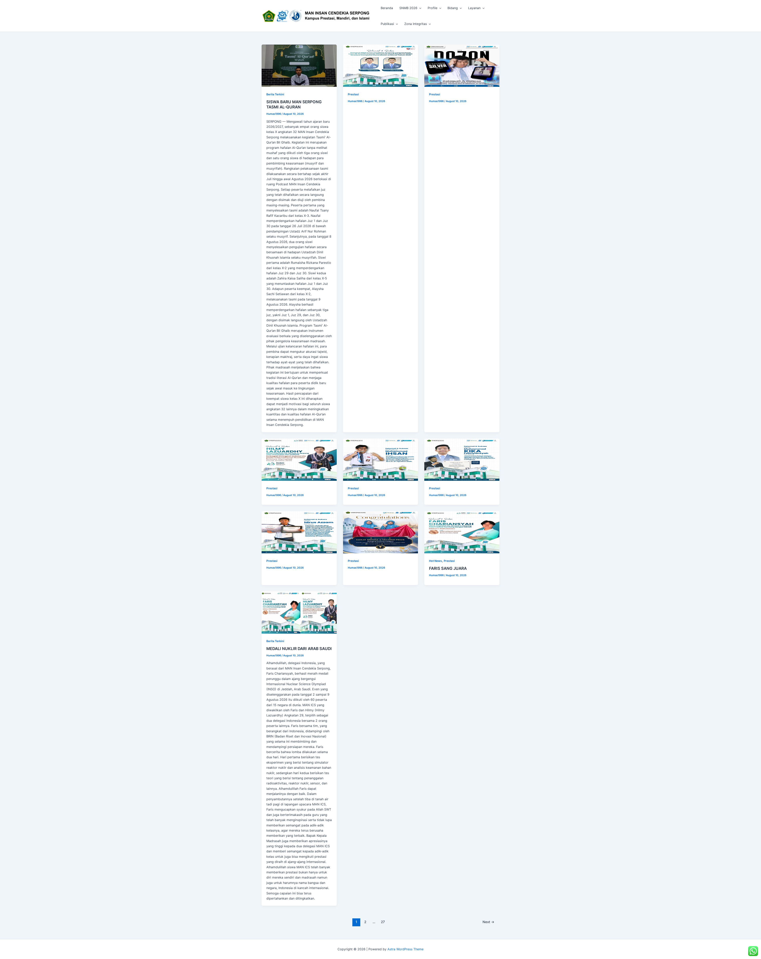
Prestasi (353, 94)
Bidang (452, 8)
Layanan (474, 8)
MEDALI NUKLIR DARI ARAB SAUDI (299, 648)
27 (383, 922)
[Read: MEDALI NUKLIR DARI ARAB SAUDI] (299, 612)
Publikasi (387, 24)
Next (488, 922)
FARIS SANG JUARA (448, 568)
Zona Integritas (415, 24)
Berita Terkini (275, 94)
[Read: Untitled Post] (380, 66)
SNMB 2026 (408, 8)
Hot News (435, 560)
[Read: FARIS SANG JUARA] (461, 532)
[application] (419, 8)
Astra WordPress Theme (405, 949)
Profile (432, 8)
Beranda (387, 8)
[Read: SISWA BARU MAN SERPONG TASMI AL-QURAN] (299, 66)
